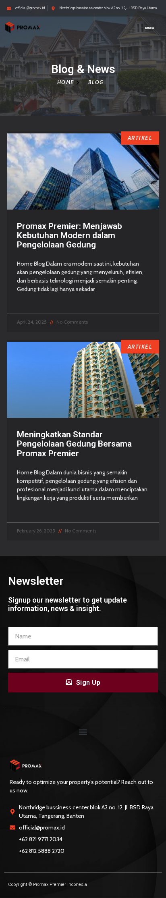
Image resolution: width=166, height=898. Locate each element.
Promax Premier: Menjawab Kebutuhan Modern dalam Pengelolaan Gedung (69, 235)
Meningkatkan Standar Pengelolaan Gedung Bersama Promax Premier (74, 444)
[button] (150, 28)
